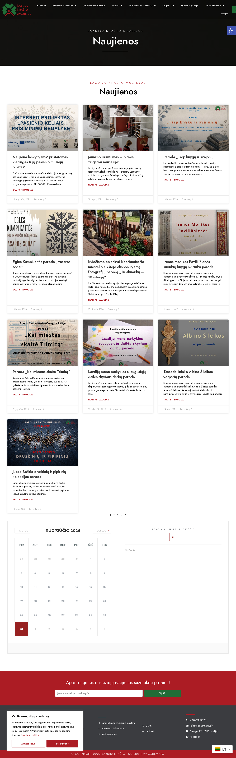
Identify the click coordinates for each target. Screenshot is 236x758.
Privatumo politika (30, 735)
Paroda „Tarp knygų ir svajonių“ (189, 157)
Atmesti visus (28, 743)
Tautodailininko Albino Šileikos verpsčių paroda (188, 374)
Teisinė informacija (213, 5)
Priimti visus (62, 743)
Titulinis (39, 5)
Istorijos (224, 13)
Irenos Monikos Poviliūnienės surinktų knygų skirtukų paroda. (189, 264)
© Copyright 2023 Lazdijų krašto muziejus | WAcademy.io (118, 754)
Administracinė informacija (141, 5)
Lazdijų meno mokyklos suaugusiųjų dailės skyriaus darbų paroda (117, 374)
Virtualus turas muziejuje (94, 5)
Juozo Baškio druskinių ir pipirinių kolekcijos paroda (39, 474)
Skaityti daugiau (23, 190)
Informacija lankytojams (63, 5)
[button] (231, 30)
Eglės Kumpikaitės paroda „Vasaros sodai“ (41, 264)
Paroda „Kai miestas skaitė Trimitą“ (41, 371)
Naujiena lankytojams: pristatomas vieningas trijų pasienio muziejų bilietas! (40, 162)
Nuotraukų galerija (189, 5)
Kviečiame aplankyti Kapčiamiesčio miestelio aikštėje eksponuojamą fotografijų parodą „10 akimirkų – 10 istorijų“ (116, 269)
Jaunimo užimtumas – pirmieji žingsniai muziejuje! (111, 159)
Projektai (115, 5)
